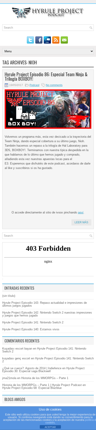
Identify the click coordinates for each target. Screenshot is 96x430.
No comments (54, 85)
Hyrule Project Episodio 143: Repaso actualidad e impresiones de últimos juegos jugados (44, 304)
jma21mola (9, 378)
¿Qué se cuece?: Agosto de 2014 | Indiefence (31, 368)
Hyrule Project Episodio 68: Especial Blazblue (32, 388)
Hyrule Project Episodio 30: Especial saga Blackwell (43, 370)
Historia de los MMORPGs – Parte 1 (44, 378)
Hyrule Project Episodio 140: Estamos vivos (30, 329)
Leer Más (81, 222)
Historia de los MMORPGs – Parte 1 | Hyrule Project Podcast (42, 385)
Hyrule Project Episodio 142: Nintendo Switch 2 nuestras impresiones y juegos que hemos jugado (47, 314)
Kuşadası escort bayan (17, 348)
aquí (80, 212)
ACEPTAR (50, 427)
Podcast (34, 85)
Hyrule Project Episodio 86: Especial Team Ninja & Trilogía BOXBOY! (46, 76)
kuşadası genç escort (16, 358)
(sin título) (8, 295)
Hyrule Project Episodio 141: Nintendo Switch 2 (32, 322)
